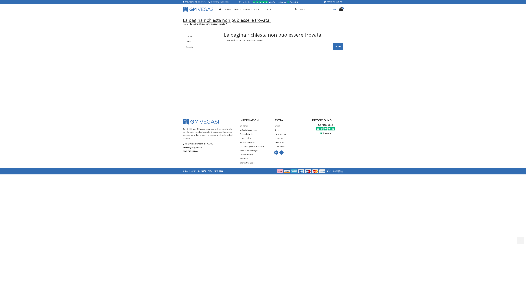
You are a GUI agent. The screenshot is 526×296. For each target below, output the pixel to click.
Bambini (246, 9)
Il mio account (280, 134)
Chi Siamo (244, 126)
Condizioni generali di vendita (252, 146)
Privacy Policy (245, 138)
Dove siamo (280, 146)
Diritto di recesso (246, 154)
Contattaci (279, 138)
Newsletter (279, 142)
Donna (227, 9)
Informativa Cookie (247, 163)
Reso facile (244, 158)
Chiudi (338, 46)
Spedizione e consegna (249, 150)
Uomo (236, 9)
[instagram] (281, 152)
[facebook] (276, 152)
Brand (277, 126)
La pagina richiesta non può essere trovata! (207, 24)
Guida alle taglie (246, 134)
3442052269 (226, 2)
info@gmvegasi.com (193, 147)
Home (185, 24)
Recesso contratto (247, 142)
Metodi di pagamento (248, 130)
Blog (276, 130)
